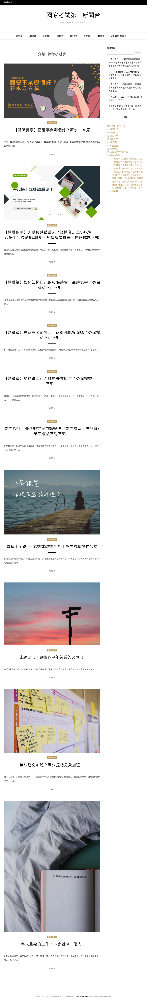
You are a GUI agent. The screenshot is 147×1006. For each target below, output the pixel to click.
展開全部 (111, 126)
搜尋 (137, 52)
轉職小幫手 (52, 123)
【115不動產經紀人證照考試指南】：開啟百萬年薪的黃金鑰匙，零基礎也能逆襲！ (125, 74)
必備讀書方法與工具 (118, 36)
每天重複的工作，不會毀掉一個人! (52, 944)
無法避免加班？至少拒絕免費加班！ (52, 765)
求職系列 (114, 191)
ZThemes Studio (80, 997)
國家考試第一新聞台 (73, 14)
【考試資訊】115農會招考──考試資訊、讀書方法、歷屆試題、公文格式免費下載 (125, 87)
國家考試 (19, 36)
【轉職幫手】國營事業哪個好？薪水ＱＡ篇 (52, 130)
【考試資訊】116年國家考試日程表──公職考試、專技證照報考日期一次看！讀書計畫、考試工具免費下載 (125, 62)
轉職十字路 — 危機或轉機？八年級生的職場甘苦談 (51, 546)
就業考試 (87, 36)
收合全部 (121, 126)
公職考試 (32, 36)
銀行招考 (73, 36)
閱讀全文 (52, 154)
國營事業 (46, 36)
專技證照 (100, 36)
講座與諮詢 (8, 2)
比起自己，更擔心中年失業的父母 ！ (52, 657)
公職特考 (60, 36)
